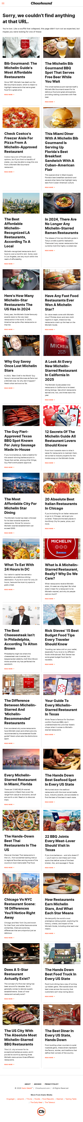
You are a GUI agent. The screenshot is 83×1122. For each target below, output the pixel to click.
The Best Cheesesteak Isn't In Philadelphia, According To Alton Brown (20, 639)
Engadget (11, 1099)
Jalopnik (20, 1099)
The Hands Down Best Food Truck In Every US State (60, 974)
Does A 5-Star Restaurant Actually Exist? (17, 974)
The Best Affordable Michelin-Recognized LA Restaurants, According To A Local (17, 232)
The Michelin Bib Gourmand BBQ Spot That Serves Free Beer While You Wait (59, 72)
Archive (37, 1084)
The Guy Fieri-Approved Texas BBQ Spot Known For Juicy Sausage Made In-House (19, 441)
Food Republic (48, 1099)
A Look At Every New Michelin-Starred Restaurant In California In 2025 (61, 370)
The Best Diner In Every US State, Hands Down (59, 1035)
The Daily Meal (36, 1102)
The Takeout (50, 1102)
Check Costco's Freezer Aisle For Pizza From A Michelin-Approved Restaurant (20, 143)
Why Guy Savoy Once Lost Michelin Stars (20, 366)
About (28, 1084)
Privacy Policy (51, 1084)
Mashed (59, 1099)
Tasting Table (70, 1099)
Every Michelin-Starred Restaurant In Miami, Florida (20, 779)
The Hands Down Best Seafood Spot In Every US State (60, 779)
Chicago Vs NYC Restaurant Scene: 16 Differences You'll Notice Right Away (20, 908)
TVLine (29, 1099)
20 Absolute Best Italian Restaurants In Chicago (61, 503)
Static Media (27, 1088)
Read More (8, 94)
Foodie (37, 1099)
